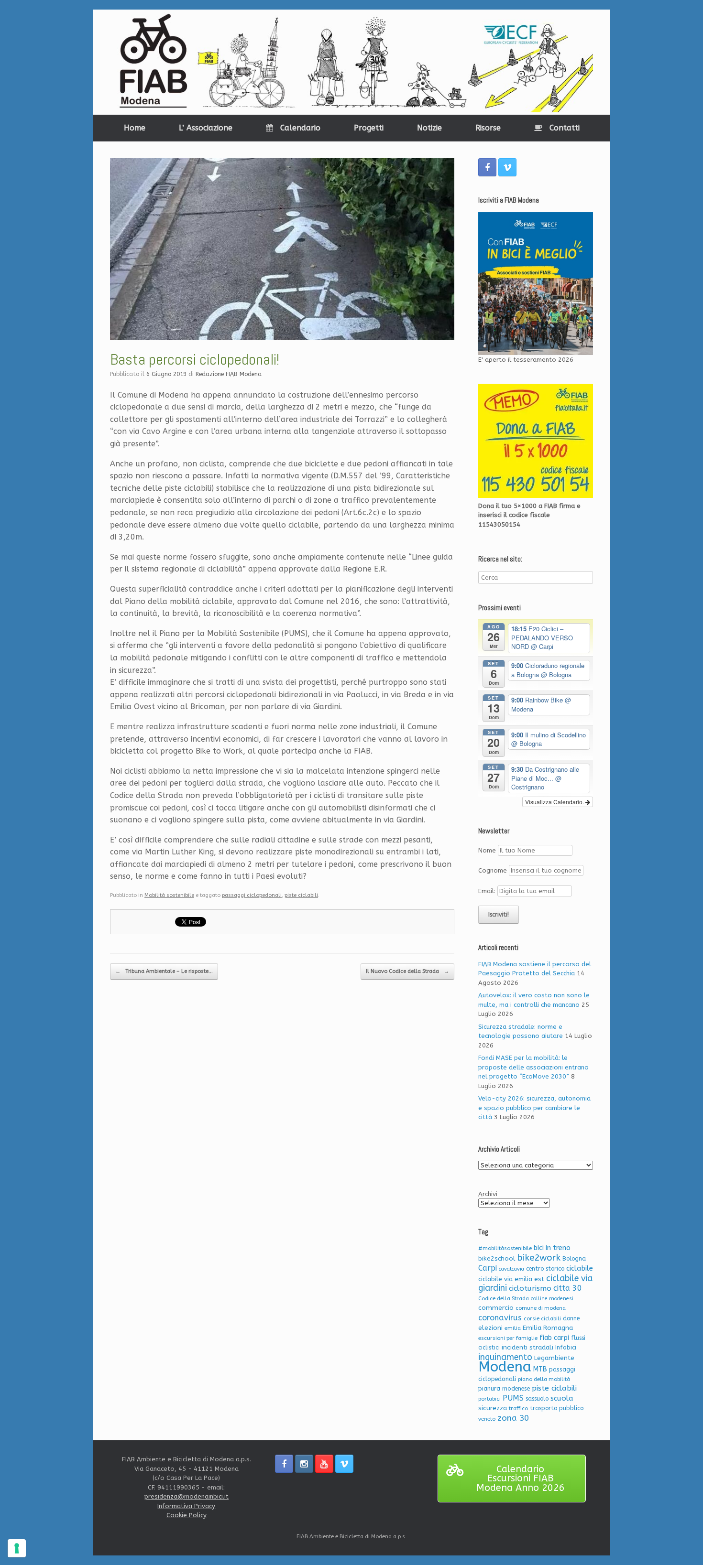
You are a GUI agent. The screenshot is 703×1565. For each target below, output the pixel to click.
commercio (496, 1308)
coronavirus (500, 1317)
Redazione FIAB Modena (229, 374)
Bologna (574, 1258)
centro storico (545, 1268)
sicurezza (492, 1408)
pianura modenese (504, 1388)
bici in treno (552, 1248)
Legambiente (554, 1358)
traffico (518, 1408)
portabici (489, 1399)
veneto (486, 1419)
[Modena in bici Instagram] (304, 1464)
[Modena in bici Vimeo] (507, 167)
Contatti (564, 127)
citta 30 (567, 1288)
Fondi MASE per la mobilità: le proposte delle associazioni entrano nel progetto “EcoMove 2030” (533, 1067)
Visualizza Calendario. (555, 802)
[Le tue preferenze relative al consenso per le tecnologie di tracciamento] (17, 1548)
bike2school (496, 1258)
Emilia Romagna (548, 1328)
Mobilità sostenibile (169, 895)
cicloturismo (530, 1288)
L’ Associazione (205, 127)
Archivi (487, 1194)
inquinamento (505, 1357)
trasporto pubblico (556, 1408)
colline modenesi (552, 1298)
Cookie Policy (186, 1515)
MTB (540, 1369)
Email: (487, 891)
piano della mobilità (544, 1379)
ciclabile (579, 1268)
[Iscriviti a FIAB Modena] (535, 284)
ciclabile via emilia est (511, 1279)
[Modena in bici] (351, 62)
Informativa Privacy (186, 1506)
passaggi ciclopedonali (252, 895)
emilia (513, 1328)
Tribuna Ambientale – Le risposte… (164, 971)
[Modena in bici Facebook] (487, 167)
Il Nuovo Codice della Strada (407, 971)
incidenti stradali (527, 1347)
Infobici (565, 1347)
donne (571, 1318)
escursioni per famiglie (508, 1338)
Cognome (492, 870)
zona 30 (513, 1418)
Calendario (300, 127)
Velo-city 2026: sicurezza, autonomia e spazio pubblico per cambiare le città (534, 1108)
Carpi (487, 1268)
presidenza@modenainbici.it (186, 1496)
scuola (561, 1398)
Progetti (369, 127)
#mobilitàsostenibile (505, 1248)
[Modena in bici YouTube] (324, 1464)
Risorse (488, 127)
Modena (504, 1367)
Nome (487, 850)
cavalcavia (511, 1269)
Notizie (429, 127)
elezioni (490, 1328)
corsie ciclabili (542, 1319)
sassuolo (537, 1398)
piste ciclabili (301, 895)
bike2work (538, 1257)
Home (134, 127)
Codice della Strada (503, 1298)
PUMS (513, 1398)
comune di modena (541, 1308)
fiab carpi (554, 1338)
